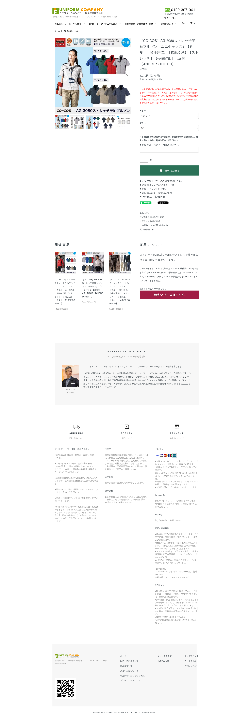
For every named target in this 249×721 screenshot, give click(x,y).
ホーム (57, 31)
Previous (59, 76)
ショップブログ (164, 655)
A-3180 (155, 288)
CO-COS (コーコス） (72, 31)
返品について (146, 212)
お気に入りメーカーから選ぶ (68, 23)
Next (126, 76)
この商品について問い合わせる (154, 225)
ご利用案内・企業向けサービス (139, 23)
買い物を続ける (147, 229)
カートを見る (191, 660)
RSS (159, 660)
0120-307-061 (183, 9)
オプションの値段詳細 (150, 220)
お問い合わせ (167, 23)
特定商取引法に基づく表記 (152, 216)
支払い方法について (129, 670)
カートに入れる (172, 170)
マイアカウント (171, 17)
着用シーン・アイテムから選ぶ (103, 23)
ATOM (166, 660)
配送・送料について (129, 660)
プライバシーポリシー (130, 680)
